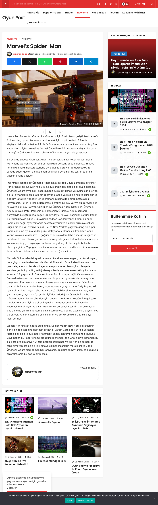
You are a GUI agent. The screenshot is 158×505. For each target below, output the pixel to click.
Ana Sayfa (33, 12)
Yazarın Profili (88, 368)
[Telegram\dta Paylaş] (91, 61)
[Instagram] (115, 4)
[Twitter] (110, 4)
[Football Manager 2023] (52, 444)
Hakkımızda (99, 12)
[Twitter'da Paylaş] (29, 61)
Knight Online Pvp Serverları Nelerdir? (16, 462)
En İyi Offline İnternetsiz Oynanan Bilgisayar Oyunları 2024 (86, 425)
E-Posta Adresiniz (123, 238)
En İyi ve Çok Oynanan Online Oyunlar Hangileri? (135, 168)
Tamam (69, 500)
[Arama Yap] (99, 4)
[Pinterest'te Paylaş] (60, 61)
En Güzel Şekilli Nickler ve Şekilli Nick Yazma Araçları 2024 (136, 122)
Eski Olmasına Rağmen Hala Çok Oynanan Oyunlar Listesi (19, 425)
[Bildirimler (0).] (152, 4)
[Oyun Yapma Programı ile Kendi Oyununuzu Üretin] (86, 447)
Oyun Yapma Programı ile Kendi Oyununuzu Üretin (86, 469)
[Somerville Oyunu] (52, 405)
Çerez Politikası (36, 22)
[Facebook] (105, 4)
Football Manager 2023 (52, 461)
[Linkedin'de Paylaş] (76, 61)
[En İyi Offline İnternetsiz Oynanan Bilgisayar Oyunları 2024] (86, 405)
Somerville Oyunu (49, 422)
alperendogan (21, 53)
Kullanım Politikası (133, 12)
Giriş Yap (141, 3)
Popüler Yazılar (52, 12)
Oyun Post (13, 17)
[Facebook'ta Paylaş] (14, 61)
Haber (69, 12)
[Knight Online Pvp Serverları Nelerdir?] (19, 444)
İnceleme (82, 12)
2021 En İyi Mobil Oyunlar (134, 191)
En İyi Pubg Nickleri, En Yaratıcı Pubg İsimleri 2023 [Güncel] (136, 145)
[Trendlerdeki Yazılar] (5, 4)
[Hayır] (154, 498)
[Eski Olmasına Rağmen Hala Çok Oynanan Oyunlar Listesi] (19, 405)
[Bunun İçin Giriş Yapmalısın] (43, 131)
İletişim (114, 12)
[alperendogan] (18, 371)
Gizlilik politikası (85, 500)
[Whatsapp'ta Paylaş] (45, 61)
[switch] (125, 4)
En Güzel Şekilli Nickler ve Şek (24, 3)
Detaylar (12, 487)
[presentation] (110, 58)
